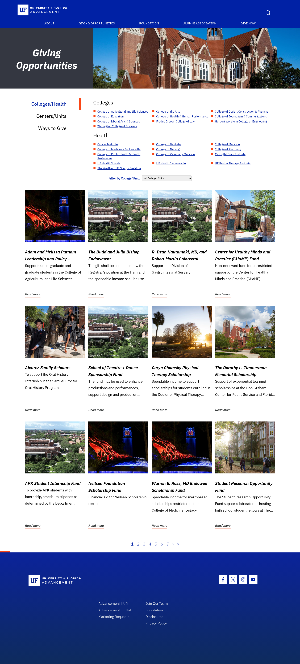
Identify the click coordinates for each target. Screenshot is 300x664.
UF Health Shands (108, 163)
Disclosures (154, 616)
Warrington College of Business (117, 126)
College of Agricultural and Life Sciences (122, 111)
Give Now (248, 23)
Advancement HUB (113, 603)
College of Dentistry (168, 144)
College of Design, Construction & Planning (242, 111)
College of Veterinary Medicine (175, 154)
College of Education (110, 116)
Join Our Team (156, 603)
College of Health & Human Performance (182, 116)
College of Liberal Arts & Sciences (118, 121)
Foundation (149, 23)
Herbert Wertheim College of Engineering (241, 121)
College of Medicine (227, 144)
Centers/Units (51, 116)
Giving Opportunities (97, 23)
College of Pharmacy (228, 149)
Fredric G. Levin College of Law (175, 121)
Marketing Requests (113, 616)
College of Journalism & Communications (241, 116)
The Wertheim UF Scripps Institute (119, 168)
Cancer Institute (107, 144)
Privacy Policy (156, 623)
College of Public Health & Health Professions (118, 156)
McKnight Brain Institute (230, 154)
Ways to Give (52, 128)
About (49, 23)
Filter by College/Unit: (124, 178)
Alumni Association (199, 23)
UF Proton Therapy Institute (233, 163)
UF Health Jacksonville (171, 163)
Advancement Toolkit (114, 610)
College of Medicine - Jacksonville (118, 149)
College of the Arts (168, 111)
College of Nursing (168, 149)
